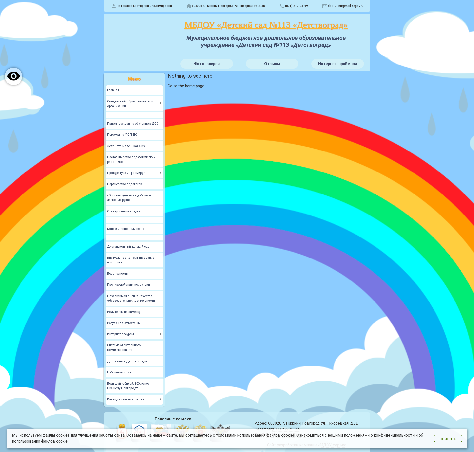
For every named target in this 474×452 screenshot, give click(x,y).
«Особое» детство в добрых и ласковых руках (129, 198)
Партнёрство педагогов (124, 184)
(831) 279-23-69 (296, 6)
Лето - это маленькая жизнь (127, 146)
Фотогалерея (207, 63)
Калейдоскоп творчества (125, 399)
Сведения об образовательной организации (130, 103)
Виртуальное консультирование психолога (130, 260)
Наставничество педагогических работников (131, 159)
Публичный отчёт (120, 372)
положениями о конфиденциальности (379, 435)
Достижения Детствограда (127, 361)
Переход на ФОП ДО (122, 134)
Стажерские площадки (123, 211)
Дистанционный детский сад (128, 246)
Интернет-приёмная (337, 63)
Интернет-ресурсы (120, 334)
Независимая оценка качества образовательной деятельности (131, 298)
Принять (448, 439)
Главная (113, 90)
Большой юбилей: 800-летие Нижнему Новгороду (128, 386)
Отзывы (272, 63)
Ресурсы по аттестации (124, 323)
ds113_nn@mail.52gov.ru (345, 6)
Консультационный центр (126, 229)
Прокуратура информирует (127, 173)
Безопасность (117, 273)
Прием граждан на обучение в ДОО (133, 123)
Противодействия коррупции (128, 284)
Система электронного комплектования (124, 347)
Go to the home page (186, 86)
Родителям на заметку (123, 312)
